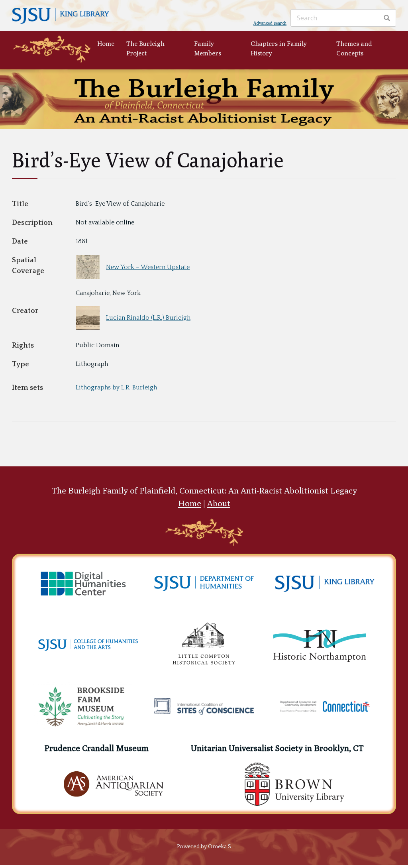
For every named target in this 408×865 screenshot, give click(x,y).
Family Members (207, 48)
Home (105, 43)
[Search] (387, 18)
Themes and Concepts (354, 48)
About (218, 503)
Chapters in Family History (279, 48)
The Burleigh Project (145, 48)
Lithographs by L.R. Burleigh (116, 387)
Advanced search (269, 23)
